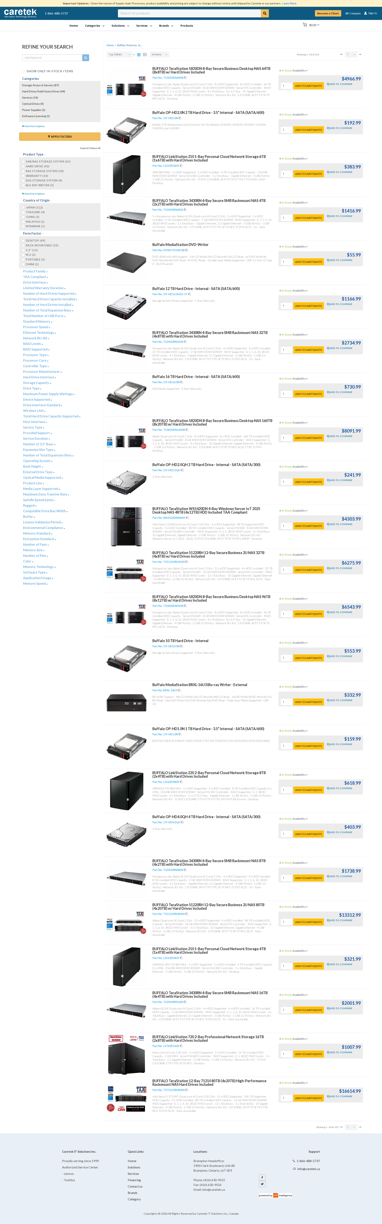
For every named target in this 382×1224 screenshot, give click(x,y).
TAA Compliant (35, 277)
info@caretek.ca (308, 1169)
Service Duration (36, 438)
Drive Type (31, 388)
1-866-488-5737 (56, 13)
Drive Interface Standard (42, 405)
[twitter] (262, 1184)
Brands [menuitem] (164, 25)
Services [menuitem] (142, 25)
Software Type (34, 572)
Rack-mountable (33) (42, 245)
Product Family (34, 271)
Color (27, 561)
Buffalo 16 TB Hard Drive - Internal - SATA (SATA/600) (196, 376)
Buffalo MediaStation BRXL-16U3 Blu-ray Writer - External (199, 684)
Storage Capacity (36, 383)
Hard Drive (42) (38, 166)
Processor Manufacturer (41, 371)
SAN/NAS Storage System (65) (48, 161)
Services (30, 97)
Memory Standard (37, 533)
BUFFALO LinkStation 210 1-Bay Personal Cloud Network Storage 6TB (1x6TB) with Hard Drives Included (209, 158)
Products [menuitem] (186, 25)
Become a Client (328, 13)
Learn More (289, 3)
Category (134, 1199)
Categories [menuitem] (92, 25)
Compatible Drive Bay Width (44, 511)
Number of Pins (35, 555)
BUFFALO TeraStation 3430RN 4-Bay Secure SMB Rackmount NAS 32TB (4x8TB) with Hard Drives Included (210, 334)
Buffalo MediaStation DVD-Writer (180, 244)
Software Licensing (36, 116)
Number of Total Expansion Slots (47, 455)
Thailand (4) (35, 212)
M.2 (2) (31, 254)
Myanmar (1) (35, 226)
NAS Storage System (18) (45, 171)
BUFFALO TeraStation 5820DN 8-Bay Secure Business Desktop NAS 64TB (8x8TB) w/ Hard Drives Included (211, 70)
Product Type (33, 154)
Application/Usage (37, 578)
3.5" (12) (32, 250)
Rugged (29, 505)
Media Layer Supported (41, 489)
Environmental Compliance (43, 528)
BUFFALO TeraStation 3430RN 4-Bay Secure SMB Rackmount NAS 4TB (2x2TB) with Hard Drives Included (209, 202)
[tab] (59, 154)
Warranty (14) (37, 175)
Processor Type (35, 355)
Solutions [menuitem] (118, 25)
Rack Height (32, 466)
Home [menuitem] (73, 25)
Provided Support (36, 433)
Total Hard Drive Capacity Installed (49, 299)
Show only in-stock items (49, 71)
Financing (134, 1180)
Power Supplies (33, 110)
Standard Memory (37, 321)
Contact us (135, 1186)
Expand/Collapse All (90, 148)
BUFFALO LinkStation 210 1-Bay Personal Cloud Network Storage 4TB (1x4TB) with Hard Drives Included (209, 950)
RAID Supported (35, 349)
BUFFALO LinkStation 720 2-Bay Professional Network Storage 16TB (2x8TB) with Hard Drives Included (208, 1038)
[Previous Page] (341, 54)
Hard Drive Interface (39, 377)
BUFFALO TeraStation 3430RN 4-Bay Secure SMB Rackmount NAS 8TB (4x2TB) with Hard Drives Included (209, 862)
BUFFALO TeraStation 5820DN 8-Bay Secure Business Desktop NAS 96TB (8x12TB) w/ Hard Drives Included (211, 598)
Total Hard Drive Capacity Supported (51, 416)
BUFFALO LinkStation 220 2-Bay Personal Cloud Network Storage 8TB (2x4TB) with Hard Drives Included (209, 774)
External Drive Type (38, 472)
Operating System (37, 461)
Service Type (33, 427)
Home (132, 1161)
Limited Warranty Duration (43, 288)
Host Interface (34, 422)
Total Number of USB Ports (43, 316)
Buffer (28, 516)
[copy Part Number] (185, 77)
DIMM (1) (32, 264)
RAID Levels (32, 344)
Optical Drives (33, 103)
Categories (30, 78)
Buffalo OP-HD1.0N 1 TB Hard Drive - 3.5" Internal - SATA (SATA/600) (208, 728)
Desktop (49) (35, 240)
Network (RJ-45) (35, 338)
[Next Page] (360, 54)
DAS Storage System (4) (44, 180)
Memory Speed (34, 583)
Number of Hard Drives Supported (49, 293)
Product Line (33, 483)
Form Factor (32, 233)
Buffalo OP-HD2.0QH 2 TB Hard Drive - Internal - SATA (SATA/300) (206, 464)
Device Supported (37, 399)
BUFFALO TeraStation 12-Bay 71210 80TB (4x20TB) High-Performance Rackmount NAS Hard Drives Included (209, 1082)
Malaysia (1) (35, 221)
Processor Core (35, 360)
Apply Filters (61, 136)
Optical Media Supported (42, 477)
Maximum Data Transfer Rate (45, 494)
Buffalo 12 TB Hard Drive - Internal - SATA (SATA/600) (196, 288)
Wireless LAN (33, 410)
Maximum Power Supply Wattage (48, 394)
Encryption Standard (39, 539)
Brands (132, 1193)
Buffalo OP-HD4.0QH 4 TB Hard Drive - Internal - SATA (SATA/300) (206, 817)
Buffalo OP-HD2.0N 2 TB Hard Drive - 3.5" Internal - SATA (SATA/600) (208, 112)
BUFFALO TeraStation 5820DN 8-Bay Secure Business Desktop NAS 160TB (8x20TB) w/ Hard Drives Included (212, 422)
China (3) (32, 216)
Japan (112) (34, 207)
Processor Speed (36, 327)
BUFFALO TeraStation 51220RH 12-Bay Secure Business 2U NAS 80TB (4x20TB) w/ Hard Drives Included (208, 906)
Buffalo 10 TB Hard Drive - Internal (180, 640)
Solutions (134, 1167)
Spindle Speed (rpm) (38, 500)
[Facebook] (262, 1177)
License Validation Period (42, 522)
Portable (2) (35, 259)
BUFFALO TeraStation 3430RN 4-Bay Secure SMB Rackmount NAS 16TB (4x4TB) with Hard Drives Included (210, 994)
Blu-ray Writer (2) (40, 185)
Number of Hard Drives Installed (47, 304)
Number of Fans (35, 544)
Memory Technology (38, 567)
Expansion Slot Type (38, 449)
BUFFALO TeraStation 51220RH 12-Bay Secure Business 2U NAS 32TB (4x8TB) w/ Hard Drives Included (208, 554)
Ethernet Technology (39, 332)
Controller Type (35, 366)
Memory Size (33, 550)
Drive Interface (34, 282)
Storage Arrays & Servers (40, 85)
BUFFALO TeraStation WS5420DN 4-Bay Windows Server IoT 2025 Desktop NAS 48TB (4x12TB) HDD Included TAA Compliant (206, 510)
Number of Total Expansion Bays (47, 310)
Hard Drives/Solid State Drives (43, 91)
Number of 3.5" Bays (38, 444)
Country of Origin (36, 200)
